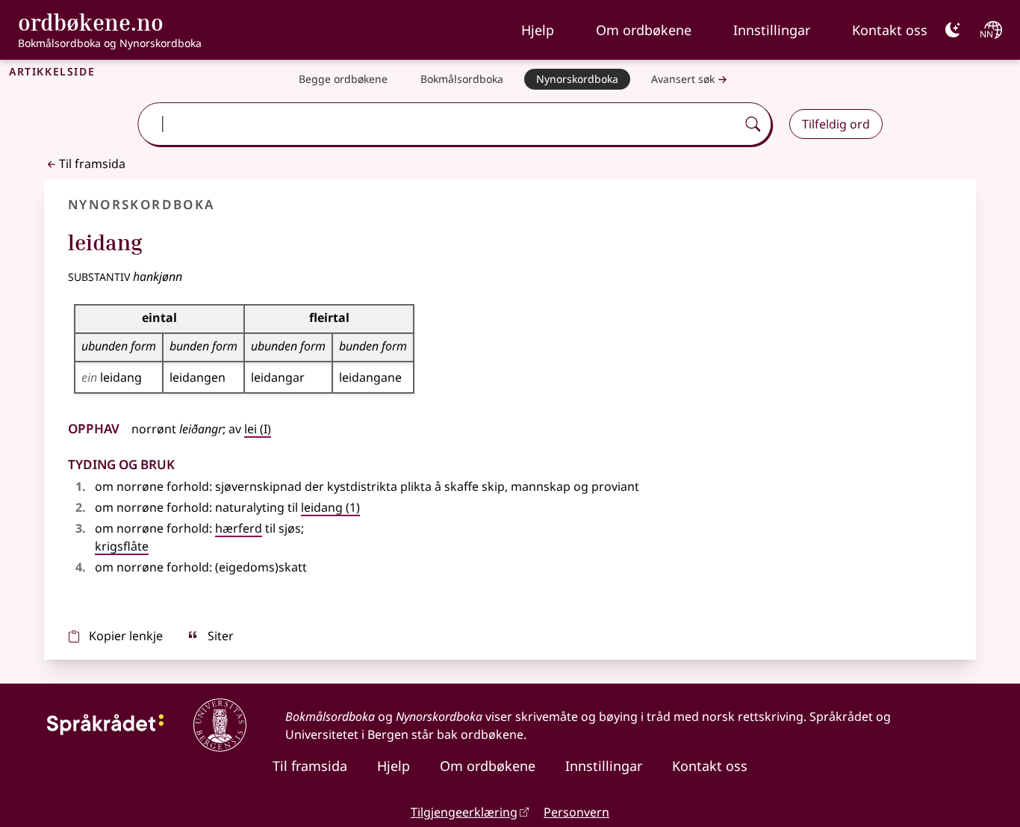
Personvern (576, 812)
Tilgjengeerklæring (464, 812)
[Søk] (752, 124)
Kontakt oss (889, 30)
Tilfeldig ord (836, 124)
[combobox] (438, 124)
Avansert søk (683, 79)
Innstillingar (771, 30)
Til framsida (92, 163)
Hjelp (537, 30)
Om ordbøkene (643, 30)
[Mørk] (952, 29)
